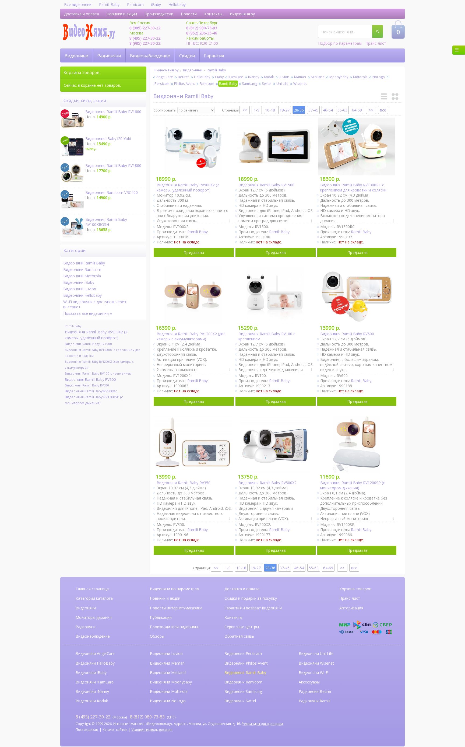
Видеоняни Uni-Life (316, 653)
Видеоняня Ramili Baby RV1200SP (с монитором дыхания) (94, 400)
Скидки (187, 56)
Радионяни (109, 56)
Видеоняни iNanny (92, 691)
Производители (159, 13)
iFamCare (235, 77)
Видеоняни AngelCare (95, 653)
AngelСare (164, 77)
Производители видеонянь (174, 626)
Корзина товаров (355, 588)
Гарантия (214, 56)
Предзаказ (194, 252)
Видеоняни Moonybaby (171, 682)
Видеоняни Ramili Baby (84, 263)
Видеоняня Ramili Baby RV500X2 (91, 391)
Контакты (213, 13)
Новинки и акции (122, 13)
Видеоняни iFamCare (95, 682)
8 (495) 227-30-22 (144, 38)
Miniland (318, 77)
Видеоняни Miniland (168, 672)
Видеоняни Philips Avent (246, 663)
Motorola (360, 77)
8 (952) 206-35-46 (201, 33)
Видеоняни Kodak (92, 700)
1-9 (256, 110)
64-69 (357, 110)
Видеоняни (76, 56)
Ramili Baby (109, 4)
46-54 (328, 110)
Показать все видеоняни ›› (87, 313)
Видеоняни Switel (240, 700)
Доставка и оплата (81, 13)
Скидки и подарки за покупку (250, 598)
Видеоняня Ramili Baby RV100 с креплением (98, 373)
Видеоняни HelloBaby (95, 663)
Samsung (249, 83)
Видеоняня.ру (242, 13)
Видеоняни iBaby (78, 282)
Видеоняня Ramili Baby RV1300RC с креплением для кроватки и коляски (102, 353)
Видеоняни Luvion (79, 288)
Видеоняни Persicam (243, 653)
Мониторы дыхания (94, 617)
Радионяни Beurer (315, 691)
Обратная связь (239, 636)
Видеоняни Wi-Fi (314, 672)
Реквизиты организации (262, 723)
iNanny (253, 77)
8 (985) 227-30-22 (144, 27)
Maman (300, 77)
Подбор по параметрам (340, 43)
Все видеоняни (77, 4)
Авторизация (351, 607)
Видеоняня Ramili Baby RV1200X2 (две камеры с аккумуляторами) (99, 364)
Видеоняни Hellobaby (82, 295)
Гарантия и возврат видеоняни (253, 607)
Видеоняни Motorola (82, 275)
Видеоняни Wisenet (316, 663)
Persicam (161, 83)
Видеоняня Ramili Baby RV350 (87, 385)
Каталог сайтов (115, 729)
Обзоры (157, 636)
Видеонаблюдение (150, 56)
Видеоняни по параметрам (174, 588)
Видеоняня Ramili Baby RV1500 (88, 344)
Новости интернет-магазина (176, 607)
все (383, 110)
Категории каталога (94, 598)
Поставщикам (87, 729)
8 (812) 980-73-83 (201, 27)
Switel (267, 83)
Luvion (284, 77)
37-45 (313, 110)
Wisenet (300, 83)
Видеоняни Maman (167, 663)
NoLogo (378, 77)
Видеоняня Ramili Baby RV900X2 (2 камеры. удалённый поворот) (96, 334)
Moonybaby (338, 77)
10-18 (270, 110)
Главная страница (92, 588)
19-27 (285, 110)
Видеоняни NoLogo (168, 700)
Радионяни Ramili (314, 700)
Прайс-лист (375, 43)
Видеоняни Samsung (243, 691)
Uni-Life (282, 83)
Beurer (183, 77)
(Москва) (101, 717)
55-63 (342, 110)
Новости (189, 13)
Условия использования (151, 729)
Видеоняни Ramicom (82, 269)
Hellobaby (177, 4)
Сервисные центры (241, 626)
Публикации (161, 617)
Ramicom (135, 4)
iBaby (156, 4)
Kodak (269, 77)
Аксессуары (309, 682)
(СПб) (152, 717)
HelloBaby (202, 77)
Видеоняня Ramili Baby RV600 (90, 379)
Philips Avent (184, 83)
